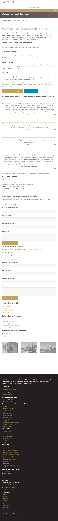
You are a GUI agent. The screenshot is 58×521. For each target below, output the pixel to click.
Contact (4, 336)
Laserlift (5, 308)
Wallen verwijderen (8, 401)
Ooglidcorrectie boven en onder (11, 325)
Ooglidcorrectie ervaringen (10, 389)
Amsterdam (6, 505)
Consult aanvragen (36, 7)
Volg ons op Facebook (9, 487)
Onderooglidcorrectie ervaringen (11, 392)
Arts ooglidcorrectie (8, 434)
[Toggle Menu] (55, 10)
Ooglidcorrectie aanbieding (10, 467)
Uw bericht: (5, 231)
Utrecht (5, 503)
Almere (5, 500)
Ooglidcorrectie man (8, 421)
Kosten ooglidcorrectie (9, 447)
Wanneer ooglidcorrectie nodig (11, 454)
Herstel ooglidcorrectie (9, 459)
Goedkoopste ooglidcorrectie (10, 465)
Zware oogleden (7, 411)
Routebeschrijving (6, 484)
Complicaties (6, 463)
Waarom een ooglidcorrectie (10, 452)
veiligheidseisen (15, 190)
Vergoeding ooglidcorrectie (10, 448)
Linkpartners (6, 442)
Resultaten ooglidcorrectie (10, 450)
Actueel (5, 440)
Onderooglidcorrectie (8, 323)
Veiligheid (5, 461)
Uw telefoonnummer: (9, 223)
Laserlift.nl (6, 312)
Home (13, 20)
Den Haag (5, 507)
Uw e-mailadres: (7, 215)
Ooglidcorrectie (7, 319)
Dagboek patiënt (7, 394)
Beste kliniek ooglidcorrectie (10, 433)
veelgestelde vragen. (37, 249)
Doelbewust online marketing (49, 517)
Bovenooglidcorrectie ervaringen (11, 391)
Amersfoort (6, 498)
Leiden (5, 496)
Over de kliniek (7, 431)
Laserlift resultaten (8, 310)
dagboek (10, 173)
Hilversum (5, 494)
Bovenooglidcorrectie (8, 321)
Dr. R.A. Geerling (7, 436)
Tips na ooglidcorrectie (9, 458)
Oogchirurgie (6, 419)
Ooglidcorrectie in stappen (10, 424)
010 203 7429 (31, 91)
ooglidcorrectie (22, 46)
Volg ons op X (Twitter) (9, 489)
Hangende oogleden (8, 410)
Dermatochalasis (7, 417)
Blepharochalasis (7, 413)
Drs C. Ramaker (7, 438)
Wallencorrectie (7, 306)
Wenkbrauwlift (7, 328)
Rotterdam (6, 502)
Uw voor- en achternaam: (10, 207)
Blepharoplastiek (7, 415)
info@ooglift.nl (7, 333)
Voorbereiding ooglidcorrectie (10, 456)
